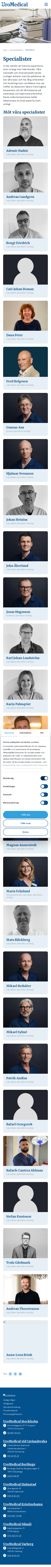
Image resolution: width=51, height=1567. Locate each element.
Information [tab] (25, 732)
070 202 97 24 (14, 1535)
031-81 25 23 (13, 1456)
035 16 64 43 (13, 1496)
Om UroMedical (16, 50)
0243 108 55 (13, 1476)
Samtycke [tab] (9, 732)
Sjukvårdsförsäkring (11, 1407)
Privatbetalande (10, 1410)
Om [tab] (42, 732)
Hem (5, 50)
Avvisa (25, 832)
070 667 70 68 (14, 1516)
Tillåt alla (25, 814)
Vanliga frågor (9, 1400)
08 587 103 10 (13, 1433)
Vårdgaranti (8, 1403)
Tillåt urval (25, 823)
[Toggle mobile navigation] (46, 4)
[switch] (44, 786)
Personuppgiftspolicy (12, 1414)
